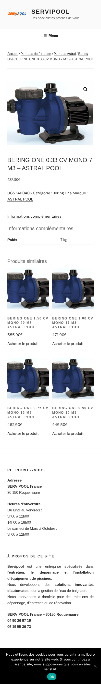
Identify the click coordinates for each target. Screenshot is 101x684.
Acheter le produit (23, 344)
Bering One (62, 193)
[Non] (94, 666)
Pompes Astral (65, 54)
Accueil (12, 54)
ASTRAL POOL (20, 199)
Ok (52, 677)
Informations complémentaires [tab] (34, 216)
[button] (85, 89)
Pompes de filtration (36, 54)
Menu (53, 35)
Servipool (50, 11)
